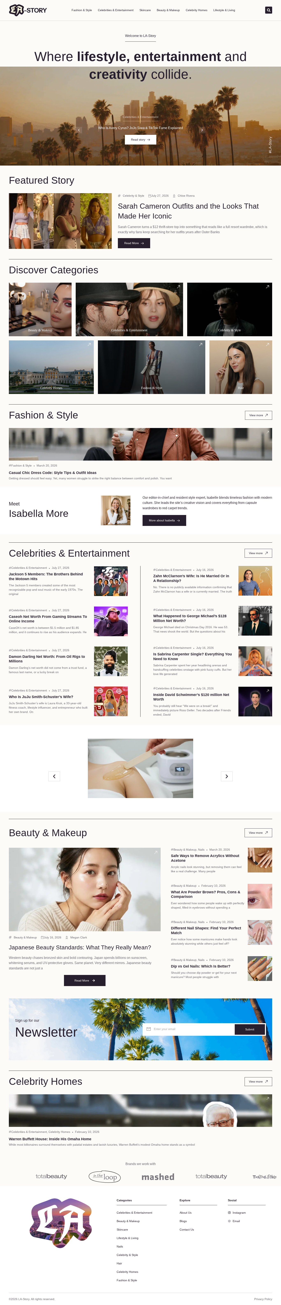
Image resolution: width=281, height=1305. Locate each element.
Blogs (183, 1221)
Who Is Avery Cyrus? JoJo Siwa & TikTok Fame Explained (140, 128)
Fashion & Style (82, 10)
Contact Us (187, 1229)
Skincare (145, 10)
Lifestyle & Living (224, 10)
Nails (201, 849)
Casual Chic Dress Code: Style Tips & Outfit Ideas (52, 473)
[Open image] (140, 768)
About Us (186, 1212)
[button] (79, 130)
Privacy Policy (263, 1299)
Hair (119, 1263)
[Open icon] (106, 198)
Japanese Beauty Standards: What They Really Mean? (80, 947)
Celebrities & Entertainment (116, 10)
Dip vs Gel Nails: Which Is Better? (200, 966)
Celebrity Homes (196, 10)
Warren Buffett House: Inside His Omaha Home (50, 1139)
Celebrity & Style (133, 195)
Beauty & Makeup (168, 10)
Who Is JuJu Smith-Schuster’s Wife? (41, 697)
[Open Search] (268, 10)
